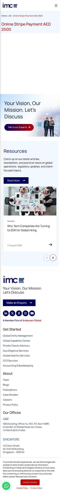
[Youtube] (32, 313)
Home (4, 15)
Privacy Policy (36, 488)
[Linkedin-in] (6, 313)
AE (10, 15)
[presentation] (47, 257)
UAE (6, 419)
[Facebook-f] (19, 313)
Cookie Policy (22, 488)
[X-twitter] (12, 313)
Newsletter (11, 221)
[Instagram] (25, 313)
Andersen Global (32, 320)
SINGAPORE (11, 439)
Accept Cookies (30, 482)
